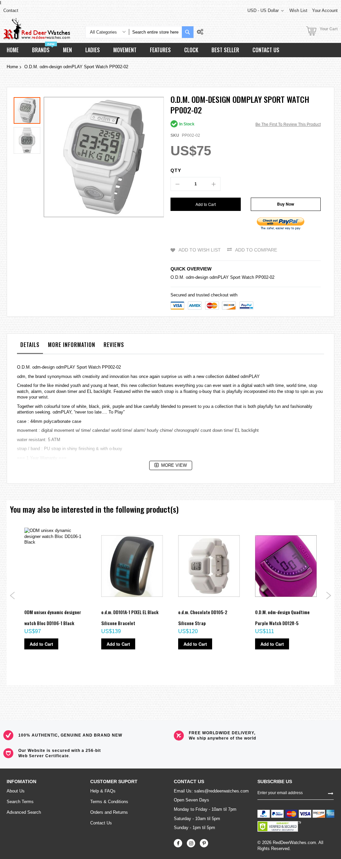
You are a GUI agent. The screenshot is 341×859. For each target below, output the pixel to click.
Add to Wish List (199, 250)
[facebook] (178, 843)
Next (328, 595)
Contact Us (101, 822)
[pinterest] (204, 843)
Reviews (114, 345)
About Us (16, 790)
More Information (71, 345)
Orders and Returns (109, 812)
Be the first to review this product (288, 124)
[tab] (30, 346)
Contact (10, 10)
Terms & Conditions (109, 801)
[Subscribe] (330, 792)
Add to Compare (256, 250)
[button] (27, 139)
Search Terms (20, 801)
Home (12, 66)
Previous (12, 595)
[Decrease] (177, 184)
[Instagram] (191, 843)
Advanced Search (24, 812)
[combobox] (155, 32)
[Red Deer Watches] (36, 29)
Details (30, 345)
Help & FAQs (103, 790)
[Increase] (213, 184)
